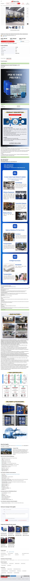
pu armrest (2, 556)
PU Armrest (18, 474)
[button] (1, 1)
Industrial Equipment (3, 553)
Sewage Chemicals (3, 572)
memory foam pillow (10, 553)
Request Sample (14, 43)
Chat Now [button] (22, 41)
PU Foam (15, 474)
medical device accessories (4, 554)
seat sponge (16, 553)
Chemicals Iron (19, 570)
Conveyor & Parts (11, 563)
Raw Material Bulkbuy (16, 572)
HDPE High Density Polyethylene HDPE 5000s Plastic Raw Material (18, 534)
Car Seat (12, 474)
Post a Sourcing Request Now (22, 520)
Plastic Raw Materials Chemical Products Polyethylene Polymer (25, 534)
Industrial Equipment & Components (7, 5)
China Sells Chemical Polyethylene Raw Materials (3, 545)
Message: (4, 513)
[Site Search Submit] (19, 3)
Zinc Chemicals (24, 570)
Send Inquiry (7, 41)
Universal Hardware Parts (4, 563)
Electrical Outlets (23, 563)
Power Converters (3, 565)
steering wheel (16, 554)
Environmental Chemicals (12, 570)
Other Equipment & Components (17, 5)
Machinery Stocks (17, 563)
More (1, 574)
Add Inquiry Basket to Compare (15, 30)
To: (4, 511)
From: (4, 509)
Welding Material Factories (4, 570)
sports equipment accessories (25, 553)
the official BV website (19, 445)
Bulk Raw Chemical (10, 572)
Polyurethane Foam (8, 474)
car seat (23, 554)
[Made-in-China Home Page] (15, 1)
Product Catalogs (12, 551)
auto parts (9, 554)
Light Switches (9, 565)
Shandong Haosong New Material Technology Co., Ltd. (9, 35)
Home (1, 5)
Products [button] (8, 3)
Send (6, 520)
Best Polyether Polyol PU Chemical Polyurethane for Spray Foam (4, 534)
